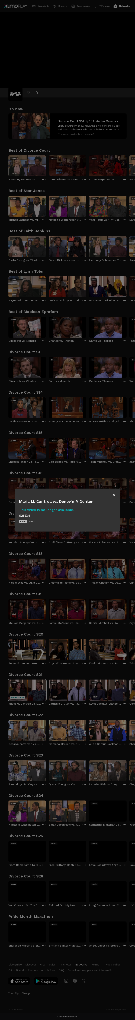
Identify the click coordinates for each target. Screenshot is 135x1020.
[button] (114, 495)
